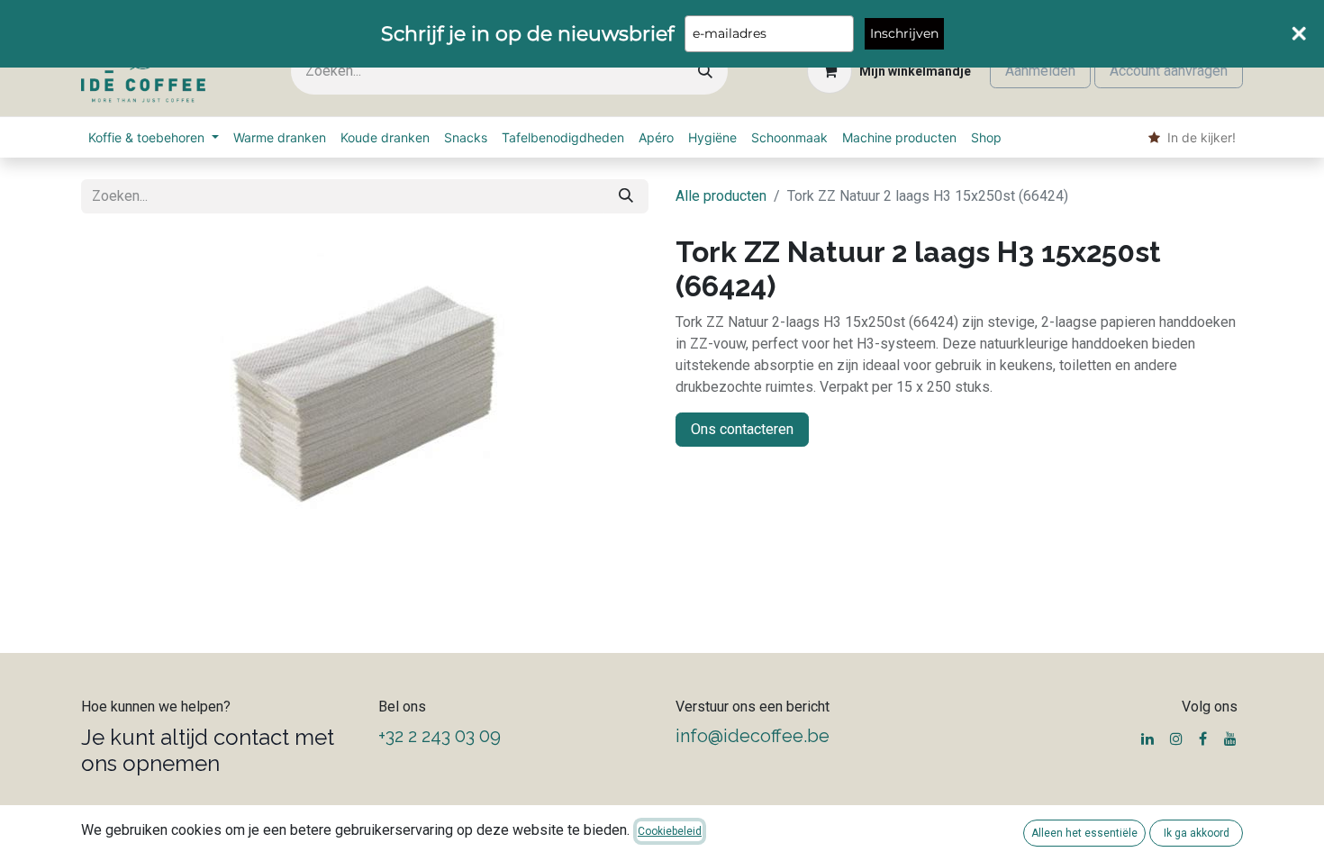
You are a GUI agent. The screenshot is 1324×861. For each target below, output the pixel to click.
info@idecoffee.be (753, 736)
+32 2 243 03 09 (439, 736)
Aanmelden (1040, 70)
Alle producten (721, 195)
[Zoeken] (705, 72)
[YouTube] (1230, 738)
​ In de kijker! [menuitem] (1198, 137)
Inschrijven (904, 33)
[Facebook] (1203, 738)
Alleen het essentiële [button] (1084, 833)
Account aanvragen (1169, 70)
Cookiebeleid (670, 831)
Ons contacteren (742, 429)
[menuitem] (153, 137)
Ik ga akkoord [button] (1196, 833)
